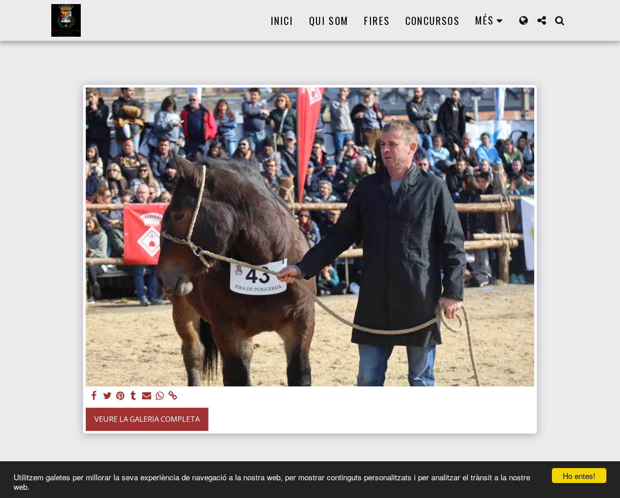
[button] (541, 20)
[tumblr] (133, 396)
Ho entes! (579, 475)
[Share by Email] (147, 396)
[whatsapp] (159, 396)
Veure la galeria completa (147, 419)
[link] (172, 396)
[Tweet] (107, 396)
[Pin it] (120, 396)
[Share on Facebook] (94, 396)
